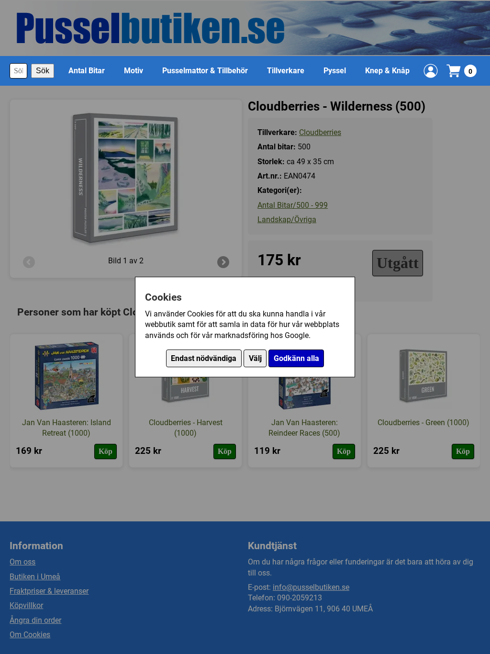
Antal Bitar (86, 70)
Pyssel (334, 70)
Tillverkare (285, 70)
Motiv (133, 70)
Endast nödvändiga (203, 358)
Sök (42, 71)
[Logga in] (430, 71)
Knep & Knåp (387, 70)
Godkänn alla (296, 358)
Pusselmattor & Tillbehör (205, 70)
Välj (255, 358)
